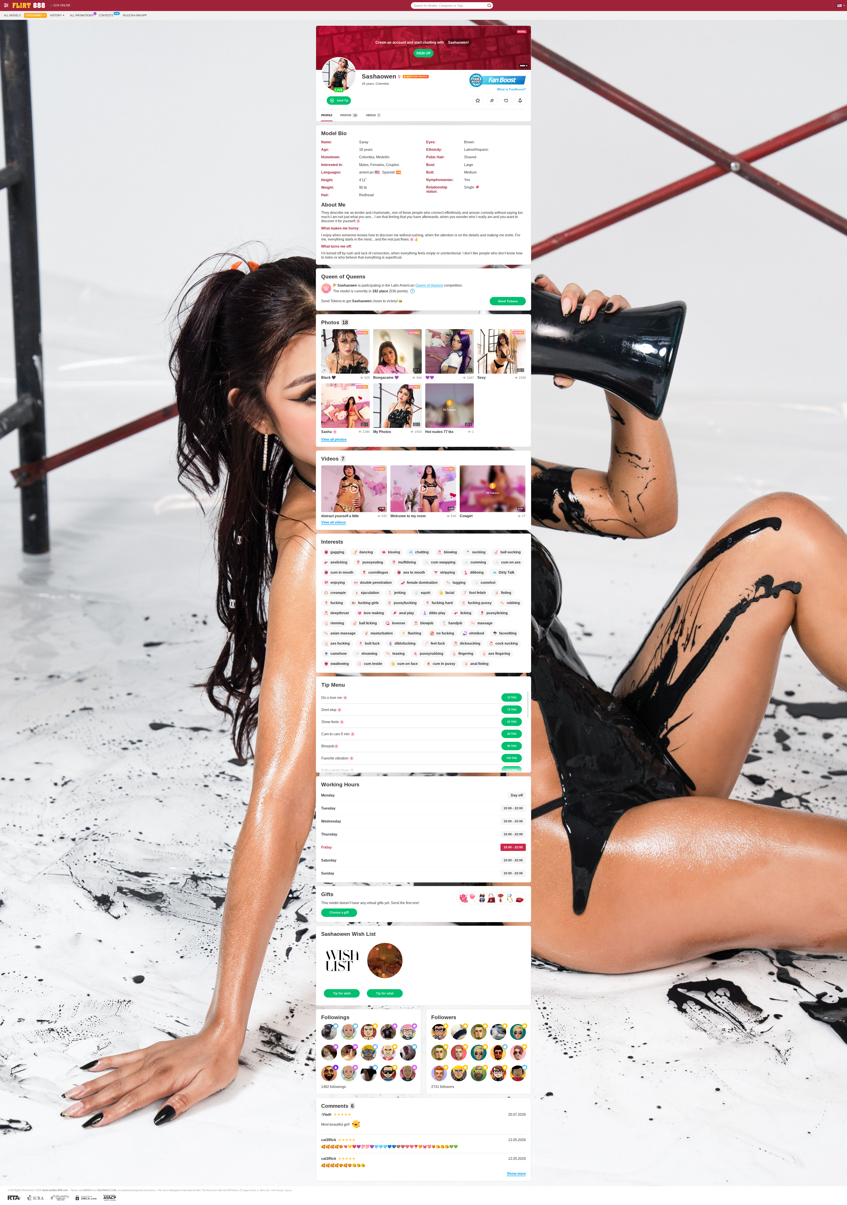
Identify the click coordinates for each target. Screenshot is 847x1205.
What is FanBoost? (511, 89)
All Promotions (81, 15)
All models (12, 15)
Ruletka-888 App (135, 15)
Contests (106, 15)
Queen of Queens (429, 285)
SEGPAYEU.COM (106, 1190)
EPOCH (87, 1190)
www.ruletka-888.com (55, 1190)
